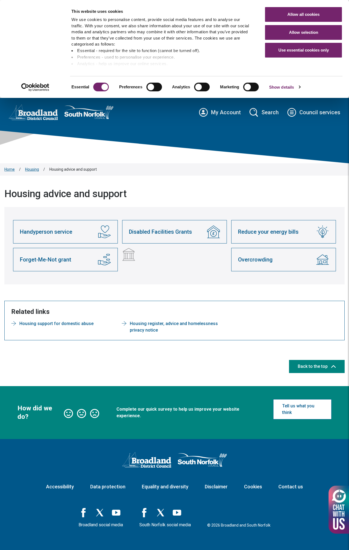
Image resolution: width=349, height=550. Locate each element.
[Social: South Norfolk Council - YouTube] (177, 513)
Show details (281, 87)
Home (9, 169)
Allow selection (303, 32)
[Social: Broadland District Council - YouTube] (116, 513)
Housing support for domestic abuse (56, 323)
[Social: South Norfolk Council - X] (161, 513)
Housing (32, 169)
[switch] (154, 87)
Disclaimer (216, 486)
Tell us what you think (298, 409)
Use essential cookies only (303, 50)
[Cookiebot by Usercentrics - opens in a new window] (35, 87)
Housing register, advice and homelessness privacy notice (174, 327)
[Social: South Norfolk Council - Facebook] (144, 513)
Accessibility (60, 486)
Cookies (253, 486)
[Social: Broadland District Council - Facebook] (83, 513)
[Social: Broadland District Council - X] (100, 513)
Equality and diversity (165, 486)
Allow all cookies (303, 14)
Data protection (107, 486)
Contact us (290, 486)
